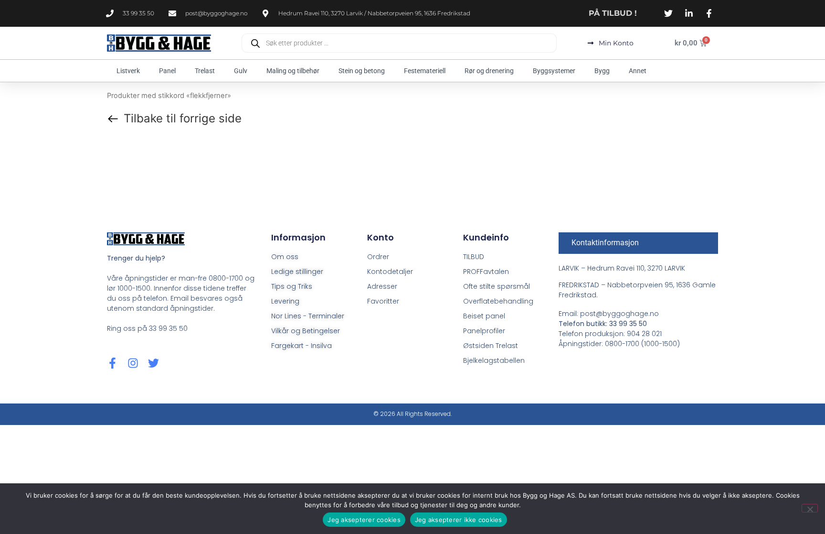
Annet (637, 71)
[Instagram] (132, 363)
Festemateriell (424, 71)
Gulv (240, 71)
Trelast (205, 71)
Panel (167, 71)
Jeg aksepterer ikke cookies (458, 519)
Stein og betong (361, 71)
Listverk (128, 71)
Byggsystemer (554, 71)
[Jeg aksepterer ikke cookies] (810, 508)
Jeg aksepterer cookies (364, 519)
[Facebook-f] (112, 363)
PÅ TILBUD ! (613, 13)
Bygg (602, 71)
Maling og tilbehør (292, 71)
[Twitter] (153, 363)
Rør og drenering (489, 71)
